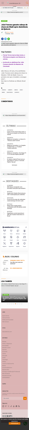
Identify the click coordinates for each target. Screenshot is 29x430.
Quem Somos (5, 315)
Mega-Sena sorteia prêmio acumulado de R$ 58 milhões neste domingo (16, 207)
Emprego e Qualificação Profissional (11, 371)
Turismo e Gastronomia (8, 363)
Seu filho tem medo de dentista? (16, 263)
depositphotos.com (7, 331)
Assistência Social (6, 375)
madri (3, 92)
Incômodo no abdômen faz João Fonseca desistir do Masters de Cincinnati (13, 64)
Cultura (4, 353)
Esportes (4, 21)
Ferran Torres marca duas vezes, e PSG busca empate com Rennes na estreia (14, 57)
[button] (2, 3)
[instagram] (3, 406)
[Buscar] (27, 3)
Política (4, 361)
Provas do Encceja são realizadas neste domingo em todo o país (16, 200)
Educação (4, 355)
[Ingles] (11, 416)
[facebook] (2, 39)
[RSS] (19, 406)
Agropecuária (5, 369)
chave (21, 89)
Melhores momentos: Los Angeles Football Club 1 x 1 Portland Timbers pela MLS (16, 147)
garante (10, 89)
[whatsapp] (8, 39)
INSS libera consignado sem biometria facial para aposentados (16, 187)
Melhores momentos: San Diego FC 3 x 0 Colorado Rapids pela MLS (16, 153)
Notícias (4, 341)
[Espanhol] (6, 416)
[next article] (24, 7)
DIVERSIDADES (6, 377)
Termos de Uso (6, 317)
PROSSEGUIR (14, 423)
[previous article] (27, 7)
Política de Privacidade (7, 319)
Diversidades (5, 345)
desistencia (10, 92)
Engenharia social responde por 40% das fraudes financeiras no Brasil (15, 214)
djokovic (17, 92)
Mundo (4, 365)
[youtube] (14, 406)
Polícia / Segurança (7, 343)
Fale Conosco (5, 321)
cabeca (16, 89)
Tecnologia (5, 359)
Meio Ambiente (6, 373)
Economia (4, 351)
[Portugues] (3, 416)
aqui (2, 83)
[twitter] (5, 39)
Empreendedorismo (7, 367)
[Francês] (9, 416)
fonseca (4, 89)
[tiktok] (11, 406)
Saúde (3, 357)
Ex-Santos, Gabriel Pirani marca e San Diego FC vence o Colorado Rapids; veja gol (16, 160)
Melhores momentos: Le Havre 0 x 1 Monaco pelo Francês (16, 139)
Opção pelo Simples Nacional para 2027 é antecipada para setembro (16, 193)
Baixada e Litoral (6, 347)
